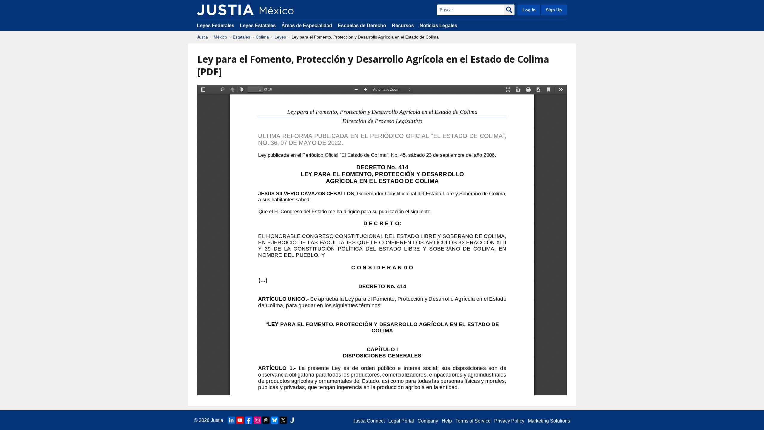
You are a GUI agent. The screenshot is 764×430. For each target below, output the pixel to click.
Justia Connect (369, 420)
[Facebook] (248, 420)
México (220, 37)
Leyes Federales (215, 25)
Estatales (241, 37)
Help (447, 420)
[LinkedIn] (231, 420)
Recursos (403, 25)
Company (428, 420)
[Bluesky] (274, 420)
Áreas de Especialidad (306, 25)
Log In (529, 9)
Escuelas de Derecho (362, 25)
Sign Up (554, 9)
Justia (202, 37)
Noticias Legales (438, 25)
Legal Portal (401, 420)
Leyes (280, 37)
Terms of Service (473, 420)
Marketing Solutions (549, 420)
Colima (262, 37)
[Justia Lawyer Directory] (291, 420)
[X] (283, 420)
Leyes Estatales (258, 25)
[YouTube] (240, 420)
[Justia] (225, 9)
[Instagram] (257, 420)
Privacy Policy (509, 420)
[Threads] (265, 420)
